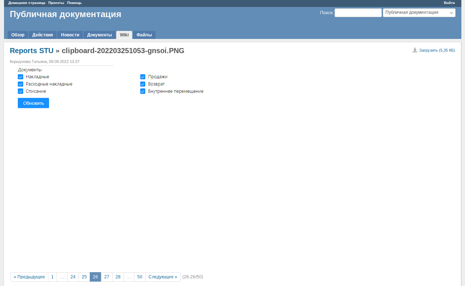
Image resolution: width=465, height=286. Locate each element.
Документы (99, 34)
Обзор (17, 34)
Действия (42, 34)
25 (84, 276)
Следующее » (163, 276)
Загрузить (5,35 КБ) (437, 50)
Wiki (124, 34)
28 (118, 276)
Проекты (56, 3)
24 (73, 276)
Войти (449, 3)
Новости (70, 34)
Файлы (144, 34)
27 (106, 276)
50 (139, 276)
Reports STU (31, 51)
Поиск (326, 12)
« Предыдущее (29, 276)
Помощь (74, 3)
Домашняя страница (26, 3)
